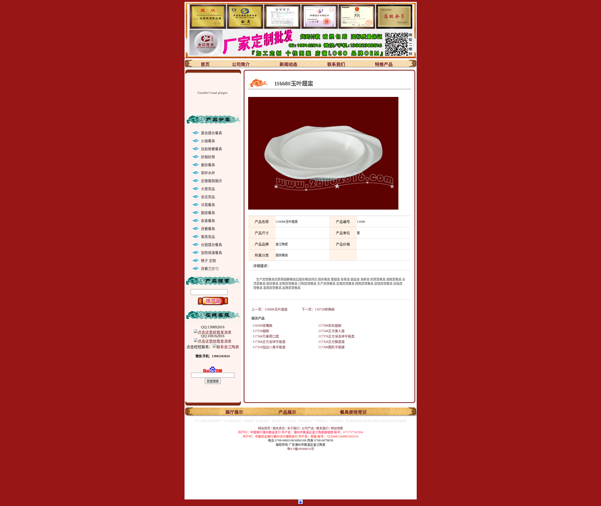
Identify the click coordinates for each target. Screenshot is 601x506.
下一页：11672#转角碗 (318, 309)
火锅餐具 (208, 141)
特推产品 (384, 64)
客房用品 (208, 237)
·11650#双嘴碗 (260, 325)
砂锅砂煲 (208, 157)
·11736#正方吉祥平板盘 (266, 342)
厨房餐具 (208, 213)
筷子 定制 (208, 261)
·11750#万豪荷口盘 (263, 336)
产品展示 (287, 412)
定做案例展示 (211, 181)
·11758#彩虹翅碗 (327, 325)
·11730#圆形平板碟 (329, 347)
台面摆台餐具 (211, 245)
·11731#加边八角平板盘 (266, 347)
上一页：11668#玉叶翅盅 (270, 309)
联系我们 (336, 64)
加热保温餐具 (211, 253)
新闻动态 (288, 64)
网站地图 (337, 428)
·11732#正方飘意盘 (329, 342)
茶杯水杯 (208, 173)
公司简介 (241, 64)
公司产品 (308, 428)
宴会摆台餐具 (211, 133)
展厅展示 (234, 412)
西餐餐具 (208, 229)
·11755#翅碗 (258, 331)
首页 (205, 64)
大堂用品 (208, 189)
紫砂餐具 (208, 165)
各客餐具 (208, 221)
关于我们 (293, 428)
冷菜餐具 (208, 205)
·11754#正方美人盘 (329, 331)
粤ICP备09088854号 (300, 449)
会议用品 (208, 197)
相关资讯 (279, 428)
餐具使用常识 (353, 412)
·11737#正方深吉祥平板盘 (334, 336)
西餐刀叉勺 (210, 269)
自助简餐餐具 (211, 149)
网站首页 (264, 428)
